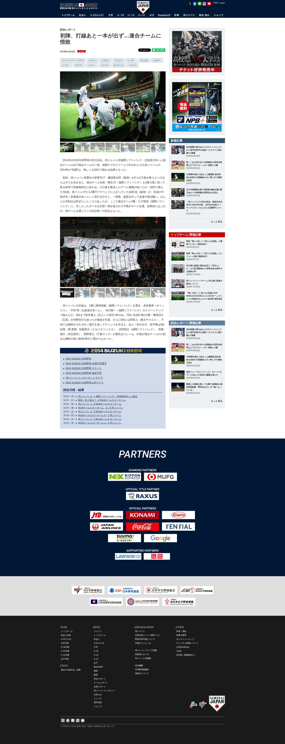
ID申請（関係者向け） (186, 655)
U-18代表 (65, 647)
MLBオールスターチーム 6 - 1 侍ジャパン (99, 415)
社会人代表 (66, 635)
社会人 (97, 639)
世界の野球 (181, 635)
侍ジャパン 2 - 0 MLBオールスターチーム (99, 404)
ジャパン (98, 631)
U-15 (96, 655)
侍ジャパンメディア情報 (146, 650)
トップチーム (67, 631)
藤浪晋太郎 (118, 65)
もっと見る (216, 221)
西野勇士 (79, 65)
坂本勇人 (66, 65)
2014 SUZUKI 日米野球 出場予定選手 (86, 363)
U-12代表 (65, 655)
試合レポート (100, 679)
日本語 (215, 3)
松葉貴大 (105, 60)
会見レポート (100, 686)
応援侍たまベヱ (142, 654)
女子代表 (65, 659)
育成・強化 (181, 631)
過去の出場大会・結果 (71, 670)
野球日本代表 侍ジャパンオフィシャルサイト (80, 6)
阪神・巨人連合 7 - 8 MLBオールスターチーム (102, 400)
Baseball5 (98, 667)
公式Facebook (182, 647)
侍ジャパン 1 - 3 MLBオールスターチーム (99, 419)
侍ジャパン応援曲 (143, 658)
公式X (179, 651)
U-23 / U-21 (66, 639)
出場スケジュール (143, 643)
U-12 (96, 659)
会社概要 (139, 665)
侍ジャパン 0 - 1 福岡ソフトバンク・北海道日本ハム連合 (107, 396)
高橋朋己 (157, 60)
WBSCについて (142, 673)
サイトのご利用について (187, 643)
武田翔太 (104, 65)
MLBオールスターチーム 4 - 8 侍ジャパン (100, 407)
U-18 (96, 651)
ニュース (98, 698)
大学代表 (65, 643)
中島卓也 (132, 65)
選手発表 (98, 702)
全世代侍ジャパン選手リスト (148, 635)
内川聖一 (131, 60)
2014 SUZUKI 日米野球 (73, 60)
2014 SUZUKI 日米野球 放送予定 (84, 373)
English (222, 3)
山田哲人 (92, 65)
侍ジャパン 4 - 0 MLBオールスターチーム (99, 411)
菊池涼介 (93, 60)
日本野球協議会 (142, 669)
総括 (96, 671)
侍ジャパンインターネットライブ (84, 377)
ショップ (98, 706)
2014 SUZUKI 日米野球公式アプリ (85, 382)
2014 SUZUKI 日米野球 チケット (84, 368)
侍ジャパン (140, 631)
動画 (96, 675)
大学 (96, 647)
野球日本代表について (145, 639)
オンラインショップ (185, 639)
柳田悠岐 (144, 60)
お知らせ (98, 694)
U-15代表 (65, 651)
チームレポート (101, 683)
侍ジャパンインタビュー (105, 690)
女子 (96, 663)
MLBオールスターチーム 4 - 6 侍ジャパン (99, 423)
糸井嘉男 (118, 60)
